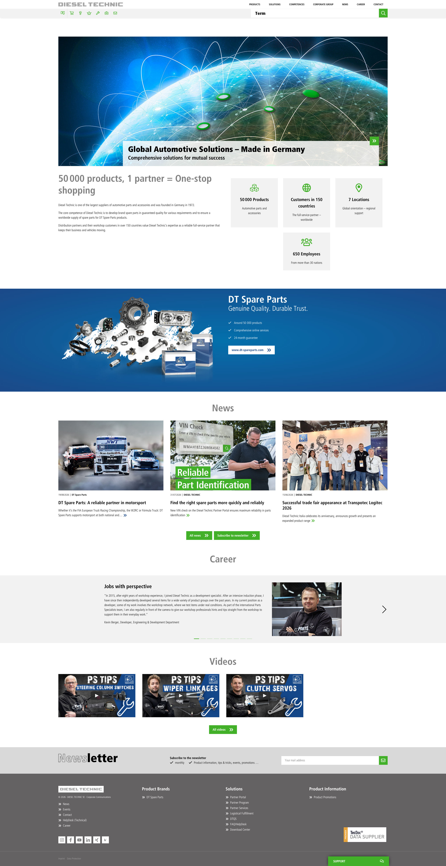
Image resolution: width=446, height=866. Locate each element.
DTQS (232, 819)
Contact (378, 4)
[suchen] (383, 13)
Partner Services (238, 808)
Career (361, 4)
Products (254, 4)
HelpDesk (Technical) (74, 820)
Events (66, 809)
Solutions (274, 4)
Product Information (327, 789)
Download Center (239, 830)
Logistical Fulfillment (241, 813)
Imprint (61, 858)
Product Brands (156, 789)
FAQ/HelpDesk (238, 824)
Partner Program (239, 803)
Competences (296, 4)
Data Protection (74, 858)
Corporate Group (323, 4)
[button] (196, 638)
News (345, 4)
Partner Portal (237, 797)
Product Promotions (324, 797)
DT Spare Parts (154, 797)
